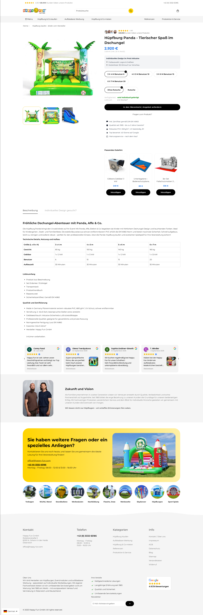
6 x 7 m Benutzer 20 (116, 81)
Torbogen (29, 502)
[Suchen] (131, 10)
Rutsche (131, 90)
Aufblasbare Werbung (74, 19)
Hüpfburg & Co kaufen (47, 19)
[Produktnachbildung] (93, 492)
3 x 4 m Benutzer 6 (115, 74)
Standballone (61, 502)
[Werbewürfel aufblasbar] (46, 492)
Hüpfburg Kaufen (120, 536)
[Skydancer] (141, 492)
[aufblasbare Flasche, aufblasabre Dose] (109, 492)
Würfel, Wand (46, 502)
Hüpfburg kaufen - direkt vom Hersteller (48, 26)
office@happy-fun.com (39, 460)
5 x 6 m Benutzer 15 (165, 74)
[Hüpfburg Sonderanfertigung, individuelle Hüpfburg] (157, 492)
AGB (151, 544)
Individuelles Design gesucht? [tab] (61, 210)
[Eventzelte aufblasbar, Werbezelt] (125, 492)
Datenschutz (154, 548)
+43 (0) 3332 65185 (170, 3)
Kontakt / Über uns (157, 536)
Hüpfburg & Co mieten (101, 19)
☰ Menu (29, 19)
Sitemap (152, 556)
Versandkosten (155, 560)
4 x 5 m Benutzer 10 (140, 74)
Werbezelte (125, 502)
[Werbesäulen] (77, 492)
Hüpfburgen (157, 502)
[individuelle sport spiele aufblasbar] (173, 492)
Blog (151, 552)
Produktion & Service (171, 19)
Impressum (154, 540)
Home (25, 26)
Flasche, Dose (109, 502)
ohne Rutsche (113, 90)
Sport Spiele (173, 502)
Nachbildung (93, 502)
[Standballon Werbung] (61, 492)
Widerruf (153, 564)
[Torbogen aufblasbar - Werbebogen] (30, 492)
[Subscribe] (130, 603)
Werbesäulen (77, 502)
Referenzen (149, 19)
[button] (178, 11)
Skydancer (141, 502)
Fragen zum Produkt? (142, 114)
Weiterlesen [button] (32, 369)
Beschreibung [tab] (30, 210)
